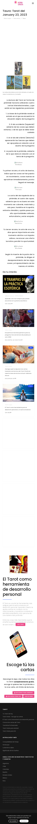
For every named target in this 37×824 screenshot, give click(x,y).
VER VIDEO (8, 303)
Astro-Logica (7, 18)
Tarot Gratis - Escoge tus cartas (13, 717)
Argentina (6, 763)
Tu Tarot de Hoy (8, 714)
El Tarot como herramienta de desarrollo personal (18, 719)
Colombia (6, 769)
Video (30, 277)
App (31, 347)
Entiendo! (24, 821)
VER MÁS (7, 412)
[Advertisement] (18, 40)
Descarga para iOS (14, 696)
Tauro (24, 18)
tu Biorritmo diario (8, 748)
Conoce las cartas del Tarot (11, 722)
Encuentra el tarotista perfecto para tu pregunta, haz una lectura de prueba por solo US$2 (18, 335)
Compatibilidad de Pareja (10, 742)
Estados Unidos (7, 775)
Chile (4, 766)
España (5, 772)
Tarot (30, 311)
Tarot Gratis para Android (10, 728)
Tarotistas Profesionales (10, 725)
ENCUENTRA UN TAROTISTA (13, 340)
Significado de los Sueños (11, 750)
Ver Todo (20, 624)
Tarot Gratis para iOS (9, 731)
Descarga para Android (24, 692)
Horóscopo (6, 745)
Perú (4, 781)
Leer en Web (29, 696)
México (5, 778)
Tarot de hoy (16, 18)
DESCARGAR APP (10, 378)
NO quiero (13, 821)
